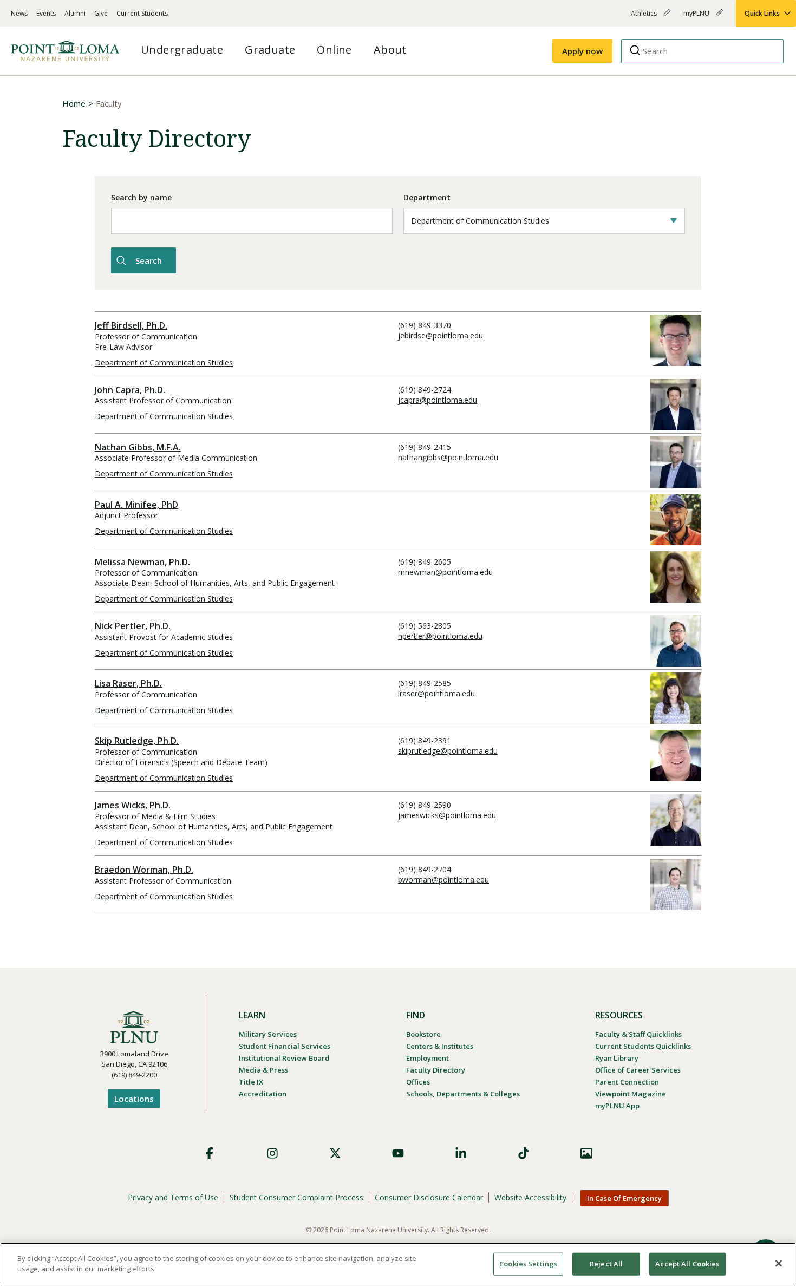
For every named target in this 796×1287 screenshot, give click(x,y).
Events (46, 13)
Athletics (644, 18)
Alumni (75, 13)
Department (427, 197)
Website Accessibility (530, 1197)
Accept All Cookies (687, 1264)
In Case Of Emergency (624, 1198)
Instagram (272, 1153)
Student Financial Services (284, 1046)
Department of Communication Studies (164, 362)
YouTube (398, 1153)
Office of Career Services (638, 1070)
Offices (418, 1082)
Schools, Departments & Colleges (463, 1094)
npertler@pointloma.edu (440, 636)
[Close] (779, 1263)
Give (101, 13)
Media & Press (263, 1070)
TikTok (523, 1153)
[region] (398, 1265)
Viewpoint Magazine (630, 1094)
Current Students (142, 13)
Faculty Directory (435, 1070)
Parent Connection (627, 1082)
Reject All (606, 1264)
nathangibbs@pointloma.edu (448, 457)
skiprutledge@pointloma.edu (448, 751)
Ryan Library (616, 1058)
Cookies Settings (528, 1264)
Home (74, 103)
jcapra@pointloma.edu (437, 400)
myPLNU (697, 18)
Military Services (268, 1034)
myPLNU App (617, 1105)
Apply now (582, 50)
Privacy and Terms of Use (173, 1197)
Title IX (251, 1082)
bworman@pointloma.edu (443, 879)
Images (586, 1153)
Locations (134, 1098)
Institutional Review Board (284, 1058)
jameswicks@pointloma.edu (447, 815)
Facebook (209, 1153)
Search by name (141, 197)
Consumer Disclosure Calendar (429, 1197)
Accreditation (262, 1094)
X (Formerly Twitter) (335, 1153)
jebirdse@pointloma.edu (440, 335)
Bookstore (423, 1034)
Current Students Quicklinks (643, 1046)
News (19, 13)
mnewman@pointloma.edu (445, 572)
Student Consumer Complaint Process (296, 1197)
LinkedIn (461, 1153)
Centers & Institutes (439, 1046)
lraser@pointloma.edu (436, 693)
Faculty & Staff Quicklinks (638, 1034)
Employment (427, 1058)
